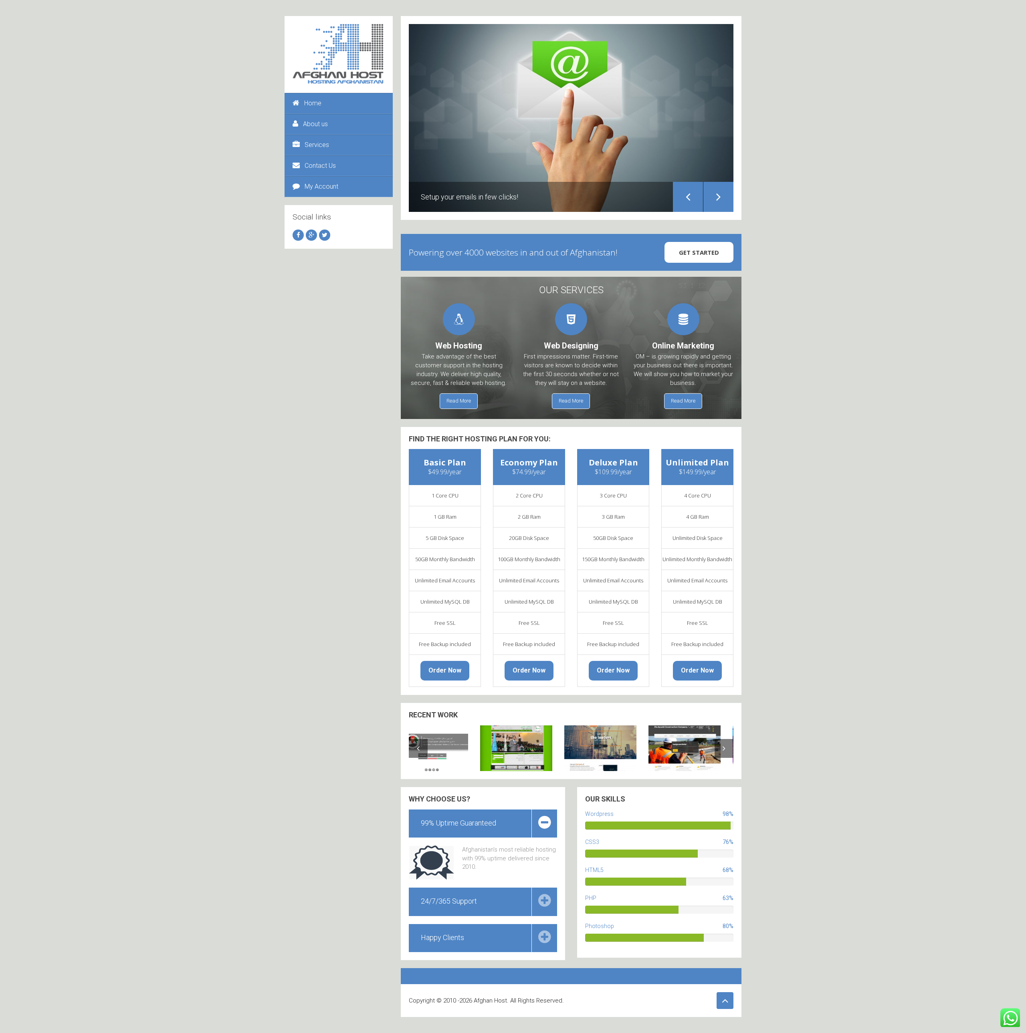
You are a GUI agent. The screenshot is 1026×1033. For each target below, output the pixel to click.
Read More (458, 401)
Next (718, 197)
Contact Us (320, 165)
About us (315, 124)
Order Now (444, 670)
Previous (688, 197)
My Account (321, 186)
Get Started (699, 252)
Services (317, 145)
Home (312, 103)
